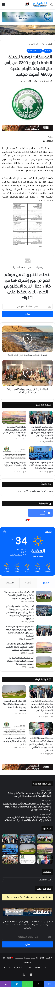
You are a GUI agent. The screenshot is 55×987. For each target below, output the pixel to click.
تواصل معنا (17, 967)
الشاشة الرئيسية (35, 44)
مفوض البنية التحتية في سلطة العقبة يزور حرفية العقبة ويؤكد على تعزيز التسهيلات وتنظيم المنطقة (42, 432)
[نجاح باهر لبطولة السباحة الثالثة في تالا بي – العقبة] (10, 859)
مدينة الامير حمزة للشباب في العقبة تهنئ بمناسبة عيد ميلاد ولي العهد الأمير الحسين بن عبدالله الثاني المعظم (41, 744)
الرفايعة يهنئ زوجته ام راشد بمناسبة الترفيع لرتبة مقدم (15, 465)
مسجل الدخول (34, 491)
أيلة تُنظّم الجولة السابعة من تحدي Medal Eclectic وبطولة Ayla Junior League (20, 661)
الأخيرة (28, 583)
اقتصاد (47, 51)
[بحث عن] (51, 5)
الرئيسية (46, 44)
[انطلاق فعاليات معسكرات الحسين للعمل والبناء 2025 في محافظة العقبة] (41, 453)
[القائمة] (3, 5)
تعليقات (10, 583)
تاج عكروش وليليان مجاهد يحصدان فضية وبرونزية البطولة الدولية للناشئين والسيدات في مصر (19, 595)
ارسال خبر (27, 967)
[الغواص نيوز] (36, 4)
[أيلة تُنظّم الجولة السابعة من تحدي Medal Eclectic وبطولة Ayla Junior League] (44, 662)
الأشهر (46, 583)
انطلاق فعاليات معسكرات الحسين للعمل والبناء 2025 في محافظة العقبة (41, 465)
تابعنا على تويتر (44, 889)
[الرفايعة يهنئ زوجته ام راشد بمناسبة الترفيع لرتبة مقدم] (14, 453)
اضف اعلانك (38, 967)
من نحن (7, 967)
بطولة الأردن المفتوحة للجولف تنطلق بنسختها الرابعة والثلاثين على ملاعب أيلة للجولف (20, 647)
